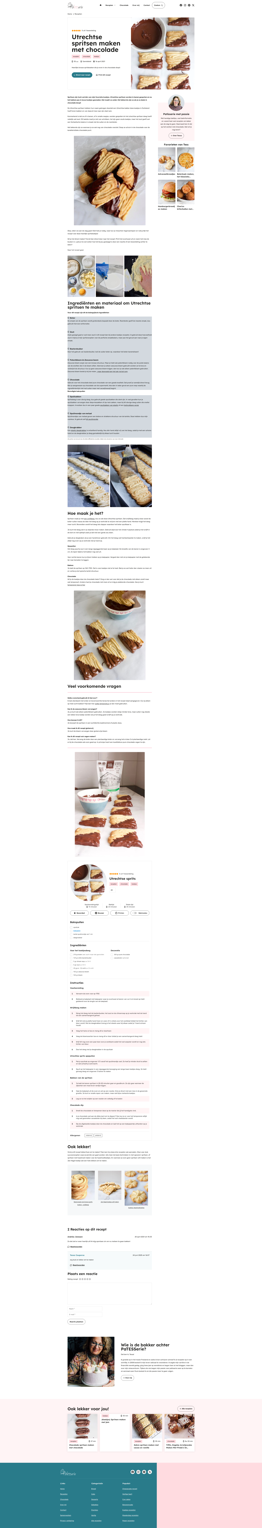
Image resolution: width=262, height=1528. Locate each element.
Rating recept (73, 1279)
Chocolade (124, 5)
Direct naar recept (83, 75)
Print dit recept (104, 75)
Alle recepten (187, 1409)
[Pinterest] (189, 5)
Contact (147, 5)
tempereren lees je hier (76, 585)
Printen (121, 913)
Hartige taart (127, 1494)
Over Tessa (177, 136)
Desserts (94, 1499)
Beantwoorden (76, 1247)
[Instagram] (185, 5)
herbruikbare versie (131, 405)
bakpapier (77, 931)
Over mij (135, 5)
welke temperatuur (102, 704)
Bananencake (127, 1505)
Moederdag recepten (130, 1515)
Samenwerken (65, 1515)
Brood (93, 1489)
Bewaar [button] (101, 913)
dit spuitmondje (92, 419)
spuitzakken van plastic (109, 405)
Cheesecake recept (129, 1489)
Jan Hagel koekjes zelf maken (110, 1202)
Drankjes (94, 1510)
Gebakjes (94, 1505)
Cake (93, 1494)
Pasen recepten (128, 1521)
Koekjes (96, 56)
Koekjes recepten (129, 1510)
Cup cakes (126, 1499)
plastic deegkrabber (78, 430)
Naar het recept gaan (76, 250)
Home (70, 14)
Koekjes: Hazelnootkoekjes (136, 1207)
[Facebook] (181, 5)
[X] (193, 5)
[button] (158, 5)
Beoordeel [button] (81, 913)
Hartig (93, 1515)
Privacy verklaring (67, 1521)
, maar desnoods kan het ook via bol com (112, 371)
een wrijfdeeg (89, 519)
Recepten (109, 5)
